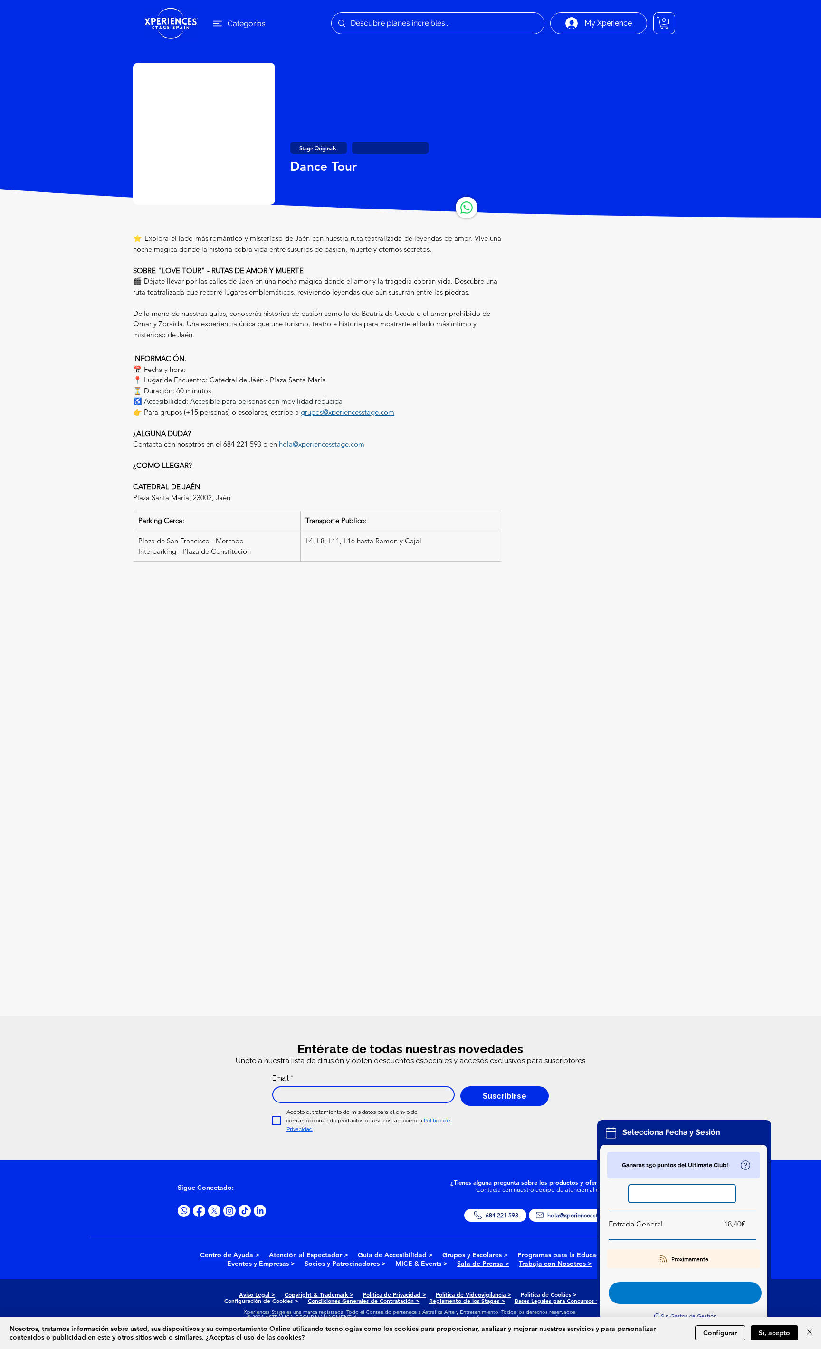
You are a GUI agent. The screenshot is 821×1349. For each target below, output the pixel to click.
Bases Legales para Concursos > (557, 1300)
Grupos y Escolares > (475, 1255)
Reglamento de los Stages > (467, 1300)
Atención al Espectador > (308, 1255)
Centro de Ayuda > (229, 1255)
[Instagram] (229, 1211)
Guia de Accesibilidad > (395, 1255)
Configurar (720, 1333)
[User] (745, 1165)
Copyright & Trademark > (319, 1294)
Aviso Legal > (257, 1294)
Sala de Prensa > (483, 1263)
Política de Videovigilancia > (473, 1294)
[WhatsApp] (466, 207)
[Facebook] (199, 1211)
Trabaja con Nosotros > (555, 1263)
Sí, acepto (774, 1333)
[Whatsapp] (184, 1211)
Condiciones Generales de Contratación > (364, 1300)
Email (282, 1078)
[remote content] (317, 684)
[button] (664, 23)
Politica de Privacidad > (394, 1294)
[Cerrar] (809, 1332)
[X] (214, 1211)
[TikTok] (245, 1211)
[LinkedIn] (260, 1211)
